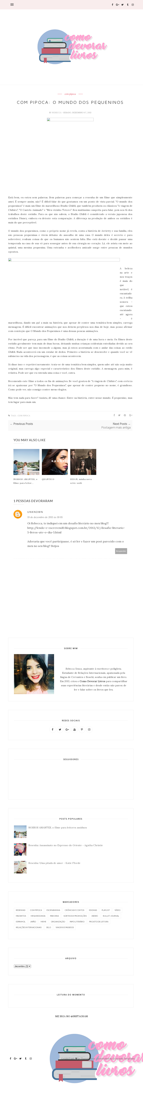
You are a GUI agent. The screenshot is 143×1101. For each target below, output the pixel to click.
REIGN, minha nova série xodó (81, 481)
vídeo (117, 910)
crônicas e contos (74, 910)
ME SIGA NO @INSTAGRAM (71, 1016)
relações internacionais (29, 927)
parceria (54, 916)
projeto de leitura (98, 921)
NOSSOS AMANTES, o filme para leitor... (25, 481)
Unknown (35, 512)
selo (48, 927)
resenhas (20, 910)
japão (33, 921)
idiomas (93, 910)
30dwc (94, 916)
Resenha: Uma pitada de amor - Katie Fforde (54, 863)
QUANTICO (48, 479)
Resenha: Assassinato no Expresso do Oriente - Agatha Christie (65, 845)
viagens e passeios (65, 927)
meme (43, 921)
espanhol (20, 921)
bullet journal (111, 916)
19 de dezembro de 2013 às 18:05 (45, 517)
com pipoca (70, 94)
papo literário (77, 921)
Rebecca (57, 112)
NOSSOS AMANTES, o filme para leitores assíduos (57, 827)
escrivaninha (53, 910)
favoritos (21, 916)
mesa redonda (38, 916)
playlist (106, 910)
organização (58, 921)
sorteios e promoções (75, 916)
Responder (121, 551)
